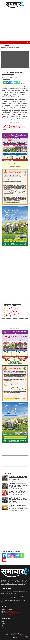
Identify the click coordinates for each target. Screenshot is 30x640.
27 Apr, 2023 (5, 77)
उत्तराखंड (4, 70)
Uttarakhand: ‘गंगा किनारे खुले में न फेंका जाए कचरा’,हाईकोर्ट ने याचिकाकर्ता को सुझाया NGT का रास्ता (18, 485)
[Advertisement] (15, 24)
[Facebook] (8, 82)
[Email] (5, 82)
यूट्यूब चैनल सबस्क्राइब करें (12, 314)
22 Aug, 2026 (12, 481)
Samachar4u (16, 633)
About (2, 621)
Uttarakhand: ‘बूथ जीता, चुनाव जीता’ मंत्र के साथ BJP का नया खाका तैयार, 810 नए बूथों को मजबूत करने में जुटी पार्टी (18, 507)
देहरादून (7, 70)
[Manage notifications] (26, 637)
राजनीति (10, 70)
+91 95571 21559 (10, 614)
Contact (3, 623)
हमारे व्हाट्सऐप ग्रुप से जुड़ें (12, 308)
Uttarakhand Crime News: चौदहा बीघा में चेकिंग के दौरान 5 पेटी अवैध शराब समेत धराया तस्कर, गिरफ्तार (18, 478)
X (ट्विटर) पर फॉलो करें (11, 316)
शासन (14, 70)
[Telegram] (11, 82)
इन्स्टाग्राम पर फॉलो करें (11, 312)
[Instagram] (13, 555)
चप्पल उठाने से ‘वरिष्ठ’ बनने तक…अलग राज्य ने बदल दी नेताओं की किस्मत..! (17, 491)
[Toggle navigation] (3, 42)
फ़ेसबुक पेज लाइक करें (11, 310)
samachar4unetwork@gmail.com (13, 612)
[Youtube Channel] (4, 560)
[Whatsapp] (18, 82)
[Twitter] (15, 82)
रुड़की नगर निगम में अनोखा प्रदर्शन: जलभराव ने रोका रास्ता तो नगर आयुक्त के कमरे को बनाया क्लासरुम (18, 499)
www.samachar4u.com (12, 611)
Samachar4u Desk (13, 77)
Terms (2, 627)
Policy (2, 625)
